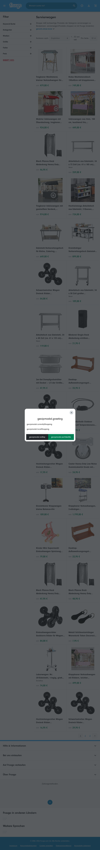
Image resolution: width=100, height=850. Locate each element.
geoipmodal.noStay (37, 437)
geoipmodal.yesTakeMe (61, 437)
